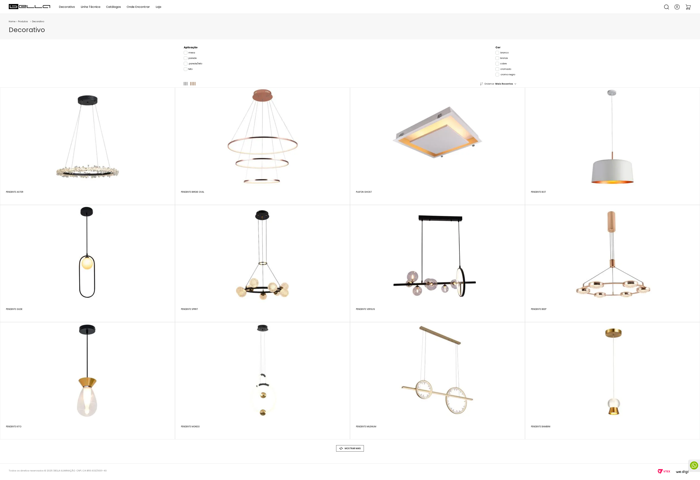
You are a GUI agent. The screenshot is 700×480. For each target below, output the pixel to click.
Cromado (505, 69)
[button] (666, 7)
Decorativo (38, 21)
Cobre (503, 63)
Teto (190, 69)
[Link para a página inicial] (12, 21)
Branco (504, 52)
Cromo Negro (508, 74)
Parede (192, 58)
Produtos (23, 21)
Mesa (191, 52)
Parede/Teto (195, 63)
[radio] (187, 84)
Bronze (504, 58)
